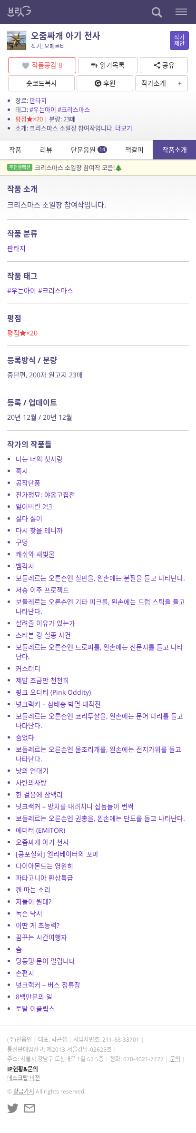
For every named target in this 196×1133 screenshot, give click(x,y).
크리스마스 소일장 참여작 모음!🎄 (65, 167)
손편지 (25, 972)
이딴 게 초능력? (37, 925)
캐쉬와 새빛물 (35, 554)
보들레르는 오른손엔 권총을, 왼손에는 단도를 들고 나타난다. (100, 818)
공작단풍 (28, 482)
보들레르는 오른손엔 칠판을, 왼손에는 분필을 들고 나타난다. (100, 577)
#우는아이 (42, 109)
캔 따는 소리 (33, 889)
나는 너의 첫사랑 (39, 458)
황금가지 (23, 1091)
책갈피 (134, 149)
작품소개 (174, 149)
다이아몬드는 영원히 (44, 865)
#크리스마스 (74, 109)
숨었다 (25, 737)
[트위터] (13, 1108)
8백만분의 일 (34, 996)
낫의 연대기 (32, 770)
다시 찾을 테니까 (39, 530)
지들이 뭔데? (33, 901)
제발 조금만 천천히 (42, 680)
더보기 (123, 128)
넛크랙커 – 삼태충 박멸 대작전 (58, 704)
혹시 (22, 470)
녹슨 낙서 (29, 913)
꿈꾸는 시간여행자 (41, 937)
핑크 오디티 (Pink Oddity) (53, 692)
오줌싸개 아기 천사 (42, 842)
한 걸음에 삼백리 (39, 794)
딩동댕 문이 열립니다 (45, 961)
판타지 (38, 100)
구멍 (22, 542)
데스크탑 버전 (23, 1078)
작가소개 (153, 83)
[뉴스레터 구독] (29, 1108)
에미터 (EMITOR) (40, 830)
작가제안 (179, 40)
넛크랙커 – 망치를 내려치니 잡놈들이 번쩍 (75, 806)
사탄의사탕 (31, 782)
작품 (15, 149)
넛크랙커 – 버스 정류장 (48, 984)
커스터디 (28, 668)
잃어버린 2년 (34, 506)
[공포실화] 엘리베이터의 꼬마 (57, 853)
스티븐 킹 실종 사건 (43, 635)
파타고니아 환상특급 (44, 877)
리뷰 (46, 149)
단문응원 (88, 149)
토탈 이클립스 (35, 1008)
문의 (175, 1059)
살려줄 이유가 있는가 (45, 623)
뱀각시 (25, 566)
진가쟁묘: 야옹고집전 (45, 494)
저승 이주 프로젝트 (42, 589)
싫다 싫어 (29, 518)
